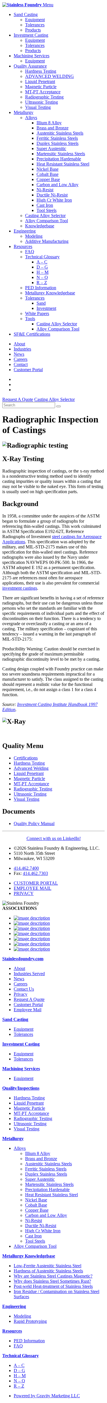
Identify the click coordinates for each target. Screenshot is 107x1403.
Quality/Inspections (20, 1088)
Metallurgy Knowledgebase (50, 292)
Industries (22, 349)
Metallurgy (23, 112)
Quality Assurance (30, 66)
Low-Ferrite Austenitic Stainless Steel (47, 1265)
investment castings (19, 588)
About (19, 343)
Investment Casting (31, 35)
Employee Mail (27, 1009)
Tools (30, 318)
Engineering (25, 231)
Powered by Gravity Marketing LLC (47, 1395)
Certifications (26, 757)
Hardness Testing (40, 71)
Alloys (31, 117)
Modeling (34, 236)
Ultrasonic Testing (41, 102)
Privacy (20, 994)
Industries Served (29, 973)
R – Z (42, 282)
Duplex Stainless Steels (57, 143)
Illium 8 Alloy (49, 122)
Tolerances (35, 24)
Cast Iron (45, 205)
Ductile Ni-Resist (52, 194)
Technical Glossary (42, 256)
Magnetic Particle (40, 86)
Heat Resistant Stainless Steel (63, 164)
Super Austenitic (51, 148)
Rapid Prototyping (30, 1321)
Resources (23, 246)
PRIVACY (24, 893)
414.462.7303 (35, 873)
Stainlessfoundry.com (22, 958)
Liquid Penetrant (40, 81)
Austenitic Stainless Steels (60, 133)
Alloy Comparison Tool (46, 220)
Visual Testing (38, 107)
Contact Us (24, 989)
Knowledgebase (39, 225)
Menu (48, 4)
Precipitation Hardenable (59, 158)
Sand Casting (26, 14)
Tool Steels (46, 210)
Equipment (35, 19)
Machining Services (31, 55)
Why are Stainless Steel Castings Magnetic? (53, 1276)
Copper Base (48, 179)
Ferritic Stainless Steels (57, 138)
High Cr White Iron (54, 200)
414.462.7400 (26, 868)
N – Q (42, 277)
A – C (42, 261)
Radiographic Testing (44, 97)
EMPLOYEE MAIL (32, 888)
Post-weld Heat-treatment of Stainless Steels (53, 1286)
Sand (41, 303)
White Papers (37, 313)
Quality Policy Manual (34, 823)
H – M (43, 272)
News (19, 354)
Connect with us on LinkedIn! (54, 838)
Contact (21, 364)
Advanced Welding (31, 768)
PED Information (40, 287)
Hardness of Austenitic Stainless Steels (48, 1270)
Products (33, 29)
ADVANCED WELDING (49, 76)
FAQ (29, 251)
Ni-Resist (45, 189)
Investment (46, 308)
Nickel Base (47, 169)
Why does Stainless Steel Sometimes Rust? (52, 1281)
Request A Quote (29, 999)
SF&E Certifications (32, 334)
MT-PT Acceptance (42, 91)
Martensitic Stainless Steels (61, 153)
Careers (20, 359)
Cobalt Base (47, 174)
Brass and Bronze (52, 127)
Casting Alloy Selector (45, 215)
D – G (42, 267)
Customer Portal (28, 369)
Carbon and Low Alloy (57, 184)
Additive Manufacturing (46, 241)
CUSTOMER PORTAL (36, 883)
